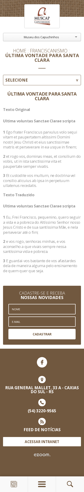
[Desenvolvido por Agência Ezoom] (42, 455)
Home (19, 50)
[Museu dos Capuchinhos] (42, 16)
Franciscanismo (48, 50)
